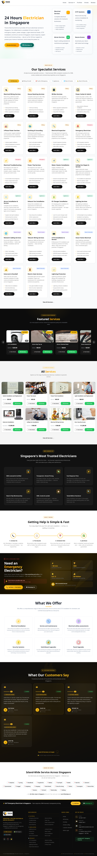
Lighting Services (32, 829)
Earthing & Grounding (49, 842)
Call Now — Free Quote (13, 587)
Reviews (93, 2)
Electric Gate (47, 835)
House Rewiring (32, 824)
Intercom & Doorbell (33, 835)
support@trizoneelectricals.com (86, 827)
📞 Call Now (76, 803)
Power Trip (47, 820)
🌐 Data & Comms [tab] (68, 81)
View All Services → (48, 302)
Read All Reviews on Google (48, 752)
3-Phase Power (48, 844)
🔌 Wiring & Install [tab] (26, 81)
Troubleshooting (32, 820)
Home (64, 2)
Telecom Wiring (32, 842)
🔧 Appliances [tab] (55, 81)
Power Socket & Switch (49, 822)
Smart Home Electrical (34, 846)
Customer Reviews (67, 827)
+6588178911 (82, 822)
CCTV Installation (32, 840)
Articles (86, 2)
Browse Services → (12, 45)
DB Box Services (32, 822)
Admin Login (65, 830)
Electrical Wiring (48, 818)
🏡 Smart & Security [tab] (82, 81)
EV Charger (31, 833)
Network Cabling (48, 840)
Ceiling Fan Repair (48, 829)
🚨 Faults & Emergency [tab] (42, 81)
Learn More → (9, 116)
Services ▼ (72, 2)
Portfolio (79, 2)
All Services (65, 819)
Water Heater (48, 831)
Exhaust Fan (31, 831)
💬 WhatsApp (11, 351)
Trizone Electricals (10, 853)
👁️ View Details (25, 351)
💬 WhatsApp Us (27, 45)
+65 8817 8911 (82, 818)
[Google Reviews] (4, 839)
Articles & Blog (66, 825)
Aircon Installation (49, 833)
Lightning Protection (33, 844)
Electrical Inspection (49, 824)
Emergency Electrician (33, 818)
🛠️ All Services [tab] (13, 81)
